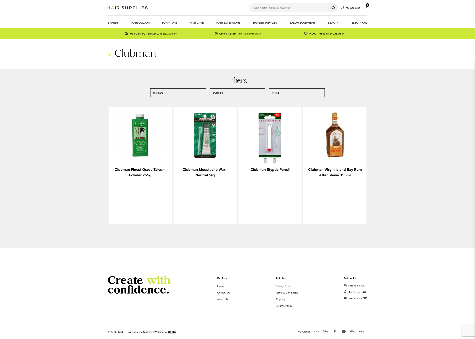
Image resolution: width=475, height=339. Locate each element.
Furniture (169, 23)
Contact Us (223, 292)
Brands (113, 23)
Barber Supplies (265, 23)
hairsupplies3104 (357, 298)
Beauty (333, 23)
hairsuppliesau (356, 285)
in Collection (326, 33)
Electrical (359, 23)
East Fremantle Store (240, 33)
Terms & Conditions (287, 292)
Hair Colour (140, 23)
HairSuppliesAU (357, 292)
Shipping (281, 299)
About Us (222, 299)
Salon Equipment (302, 23)
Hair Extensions (228, 23)
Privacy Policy (283, 286)
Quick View (140, 135)
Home (220, 286)
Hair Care (197, 23)
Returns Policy (284, 306)
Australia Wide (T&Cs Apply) (153, 33)
